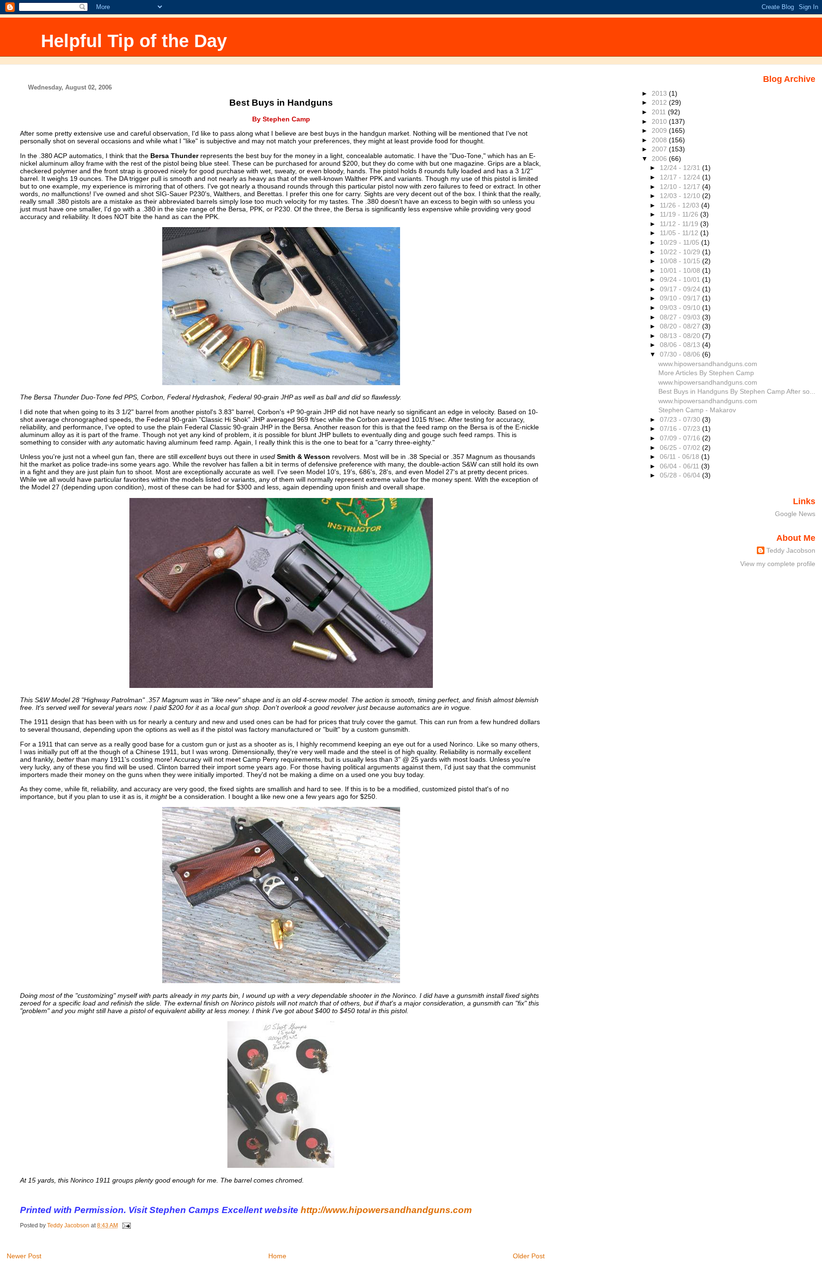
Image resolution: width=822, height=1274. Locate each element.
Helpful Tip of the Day (134, 40)
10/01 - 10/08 (681, 270)
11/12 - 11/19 (680, 224)
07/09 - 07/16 (681, 438)
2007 (660, 149)
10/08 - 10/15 (681, 261)
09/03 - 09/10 (681, 307)
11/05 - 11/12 (680, 233)
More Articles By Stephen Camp (706, 373)
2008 (660, 140)
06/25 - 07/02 (681, 447)
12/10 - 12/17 (681, 186)
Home (277, 1256)
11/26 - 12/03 (680, 205)
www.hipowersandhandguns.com (707, 364)
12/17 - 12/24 (681, 177)
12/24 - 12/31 (681, 167)
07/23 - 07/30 (681, 419)
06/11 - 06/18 (680, 456)
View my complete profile (777, 563)
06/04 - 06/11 (680, 466)
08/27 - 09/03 (681, 317)
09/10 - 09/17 (681, 298)
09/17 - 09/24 (681, 289)
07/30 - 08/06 (681, 354)
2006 (660, 158)
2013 (660, 93)
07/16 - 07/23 (681, 428)
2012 (660, 102)
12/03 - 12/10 (681, 195)
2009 (660, 130)
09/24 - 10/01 (681, 279)
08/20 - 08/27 (681, 326)
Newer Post (24, 1256)
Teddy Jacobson (790, 550)
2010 (660, 121)
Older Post (529, 1256)
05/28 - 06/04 (681, 475)
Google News (795, 514)
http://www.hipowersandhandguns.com (386, 1210)
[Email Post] (125, 1225)
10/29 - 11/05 (680, 242)
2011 (660, 112)
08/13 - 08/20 (681, 335)
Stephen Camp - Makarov (697, 410)
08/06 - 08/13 (681, 344)
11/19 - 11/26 (680, 214)
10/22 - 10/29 (681, 252)
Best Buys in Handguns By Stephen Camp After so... (736, 391)
